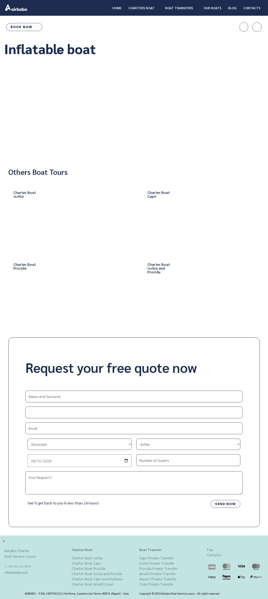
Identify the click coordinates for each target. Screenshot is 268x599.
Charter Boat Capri (86, 563)
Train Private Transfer (156, 584)
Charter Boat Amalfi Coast (93, 584)
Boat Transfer (150, 550)
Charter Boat (82, 550)
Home (117, 8)
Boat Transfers (179, 8)
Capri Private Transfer (156, 557)
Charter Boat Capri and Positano (97, 578)
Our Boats (213, 8)
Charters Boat (141, 8)
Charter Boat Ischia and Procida (97, 573)
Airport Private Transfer (158, 578)
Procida (145, 568)
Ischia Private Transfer (157, 563)
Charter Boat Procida (88, 568)
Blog (232, 8)
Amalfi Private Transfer (157, 573)
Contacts (251, 8)
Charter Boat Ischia (87, 557)
